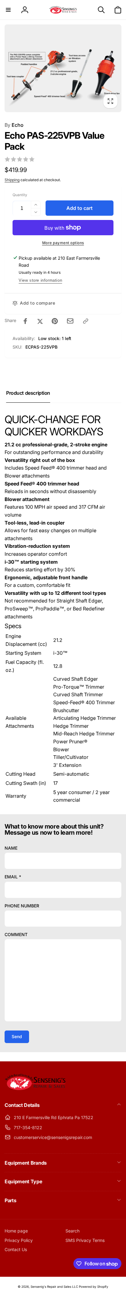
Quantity (20, 195)
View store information (40, 280)
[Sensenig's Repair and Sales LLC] (35, 1088)
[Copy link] (86, 321)
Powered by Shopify (93, 1286)
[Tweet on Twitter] (40, 321)
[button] (8, 9)
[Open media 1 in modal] (63, 68)
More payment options (63, 242)
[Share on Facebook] (25, 321)
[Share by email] (70, 321)
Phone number (22, 905)
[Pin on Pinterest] (55, 321)
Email (13, 876)
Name (11, 848)
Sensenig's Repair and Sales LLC (54, 1286)
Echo (14, 125)
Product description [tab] (28, 393)
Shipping (12, 180)
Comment (16, 934)
